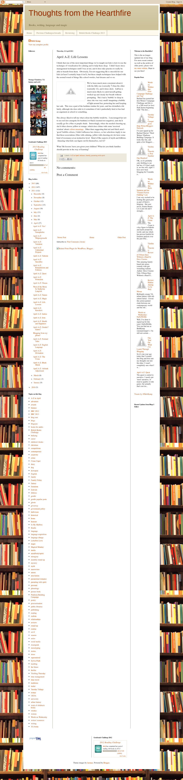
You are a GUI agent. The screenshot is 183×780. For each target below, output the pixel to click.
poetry (33, 600)
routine (33, 629)
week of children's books (38, 706)
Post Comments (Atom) (76, 241)
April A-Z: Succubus (37, 260)
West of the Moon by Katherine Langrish (40, 289)
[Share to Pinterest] (71, 159)
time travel (35, 679)
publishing (35, 609)
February (37, 379)
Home (29, 32)
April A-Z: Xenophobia (38, 231)
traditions (34, 683)
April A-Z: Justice (40, 314)
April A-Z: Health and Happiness (40, 322)
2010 (33, 387)
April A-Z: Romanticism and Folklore (40, 267)
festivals (34, 489)
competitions (36, 448)
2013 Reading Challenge (38, 148)
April (36, 223)
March (36, 375)
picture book (35, 591)
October (37, 201)
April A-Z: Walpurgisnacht (40, 237)
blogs (33, 420)
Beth (39, 153)
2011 (33, 190)
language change (37, 537)
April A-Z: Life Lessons (39, 303)
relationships (35, 619)
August (37, 208)
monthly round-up (38, 559)
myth (33, 566)
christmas (34, 445)
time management (37, 676)
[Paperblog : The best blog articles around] (35, 740)
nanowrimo (35, 569)
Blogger (106, 762)
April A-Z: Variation (37, 242)
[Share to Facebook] (68, 159)
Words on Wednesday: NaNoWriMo (142, 314)
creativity (34, 454)
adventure (34, 401)
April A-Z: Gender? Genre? (40, 328)
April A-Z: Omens (40, 283)
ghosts (33, 502)
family (88, 155)
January (37, 382)
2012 (33, 187)
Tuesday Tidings (37, 689)
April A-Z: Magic (40, 298)
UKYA (33, 695)
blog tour (34, 417)
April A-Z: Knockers (37, 309)
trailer (33, 686)
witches (34, 710)
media (33, 550)
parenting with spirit (98, 155)
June (36, 216)
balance (82, 155)
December (38, 194)
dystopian (34, 470)
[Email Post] (61, 155)
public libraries (36, 606)
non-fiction (35, 575)
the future (34, 667)
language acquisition (38, 534)
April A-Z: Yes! (39, 226)
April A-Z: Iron (39, 317)
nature (33, 572)
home (33, 518)
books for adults (37, 427)
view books (44, 172)
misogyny (34, 556)
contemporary (36, 451)
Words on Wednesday (39, 717)
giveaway (34, 505)
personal (34, 585)
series (33, 638)
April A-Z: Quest (39, 273)
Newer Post (61, 237)
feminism (34, 486)
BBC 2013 (35, 414)
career (33, 438)
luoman (90, 762)
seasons (33, 635)
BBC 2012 (35, 411)
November (38, 197)
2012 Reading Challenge (110, 742)
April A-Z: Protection (38, 278)
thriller (33, 670)
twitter (33, 692)
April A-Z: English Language (40, 345)
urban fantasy (36, 702)
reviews (34, 622)
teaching (34, 664)
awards (33, 404)
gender (33, 496)
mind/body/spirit (37, 553)
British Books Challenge (36, 431)
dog (32, 467)
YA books (34, 726)
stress (33, 654)
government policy (38, 508)
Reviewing (70, 32)
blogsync (34, 423)
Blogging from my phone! (40, 334)
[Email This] (60, 159)
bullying (34, 435)
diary (33, 464)
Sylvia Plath (35, 660)
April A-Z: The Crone (39, 357)
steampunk (35, 645)
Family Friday (36, 480)
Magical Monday (37, 547)
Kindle (33, 528)
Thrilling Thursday (38, 673)
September (38, 205)
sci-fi (33, 632)
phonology (35, 588)
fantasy (33, 483)
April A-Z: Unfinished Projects (38, 249)
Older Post (122, 237)
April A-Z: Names (40, 295)
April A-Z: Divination (38, 351)
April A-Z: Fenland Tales (40, 340)
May (36, 219)
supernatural (35, 657)
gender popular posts (39, 499)
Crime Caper (36, 461)
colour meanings (76, 129)
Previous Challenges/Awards (48, 32)
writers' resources (37, 720)
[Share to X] (65, 159)
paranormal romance (38, 579)
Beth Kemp (35, 41)
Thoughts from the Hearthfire (80, 12)
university (34, 699)
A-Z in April (74, 155)
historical (34, 515)
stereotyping (35, 648)
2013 (33, 183)
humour (34, 521)
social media (35, 641)
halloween (35, 512)
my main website (140, 68)
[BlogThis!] (63, 159)
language (34, 531)
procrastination (36, 603)
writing (33, 723)
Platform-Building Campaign (38, 595)
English (34, 473)
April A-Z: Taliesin (40, 256)
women (33, 714)
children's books (37, 442)
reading (34, 613)
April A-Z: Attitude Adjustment (40, 369)
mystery (34, 563)
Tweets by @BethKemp (143, 394)
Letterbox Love (37, 540)
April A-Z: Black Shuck (39, 363)
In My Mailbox (36, 524)
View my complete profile (38, 44)
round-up (34, 625)
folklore (34, 492)
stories (33, 651)
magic (33, 543)
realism (33, 616)
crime (33, 458)
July (35, 212)
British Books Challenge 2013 (92, 32)
